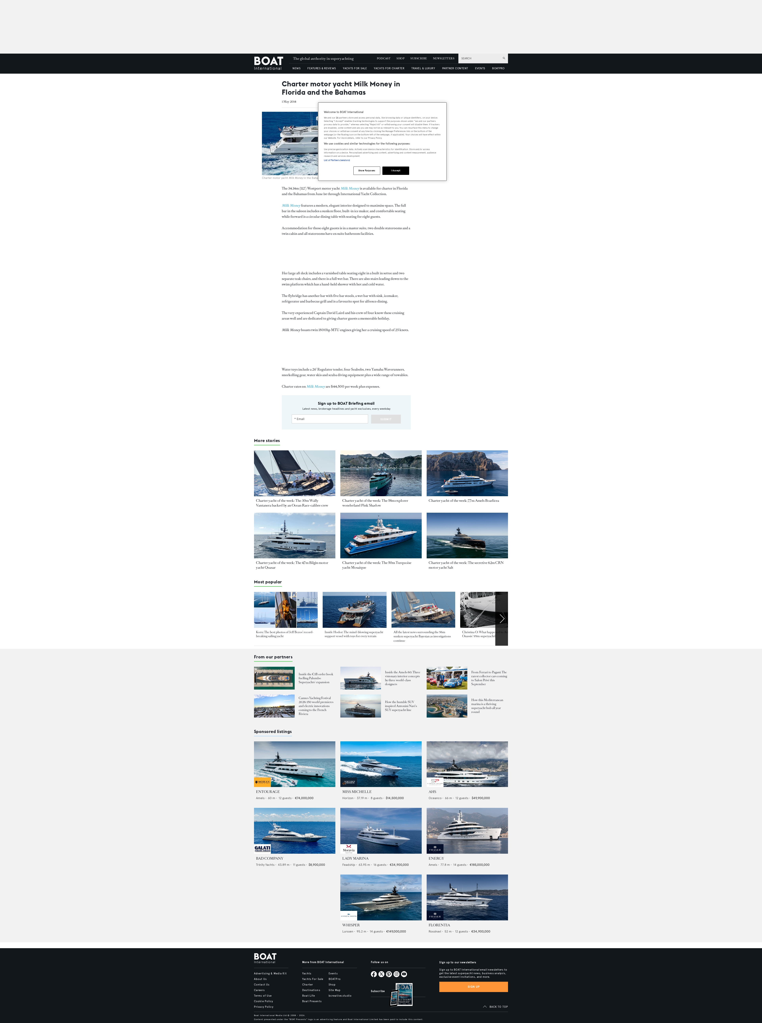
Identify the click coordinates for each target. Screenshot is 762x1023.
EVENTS (480, 68)
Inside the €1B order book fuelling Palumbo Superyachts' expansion (316, 678)
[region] (382, 141)
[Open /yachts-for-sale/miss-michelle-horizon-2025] (381, 764)
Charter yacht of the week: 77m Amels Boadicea (464, 500)
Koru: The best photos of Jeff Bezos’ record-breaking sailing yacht (285, 634)
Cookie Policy (263, 1001)
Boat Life (308, 995)
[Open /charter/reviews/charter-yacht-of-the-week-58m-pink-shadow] (381, 473)
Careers (259, 990)
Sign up (474, 986)
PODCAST (384, 58)
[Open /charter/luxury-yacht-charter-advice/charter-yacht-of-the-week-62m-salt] (467, 536)
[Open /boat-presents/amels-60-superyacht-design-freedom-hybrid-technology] (360, 678)
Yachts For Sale (312, 979)
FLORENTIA (439, 925)
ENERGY (436, 858)
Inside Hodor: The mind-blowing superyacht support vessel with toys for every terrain (354, 634)
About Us (260, 979)
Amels (260, 798)
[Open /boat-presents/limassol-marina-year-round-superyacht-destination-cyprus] (447, 706)
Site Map (335, 990)
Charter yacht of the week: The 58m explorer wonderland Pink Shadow (375, 503)
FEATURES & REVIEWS (321, 68)
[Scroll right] (501, 619)
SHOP (400, 58)
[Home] (271, 64)
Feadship (348, 865)
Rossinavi (435, 931)
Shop (332, 984)
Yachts (306, 973)
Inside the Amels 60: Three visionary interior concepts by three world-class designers (402, 678)
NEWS (296, 68)
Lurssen (347, 931)
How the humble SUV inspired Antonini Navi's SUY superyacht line (401, 706)
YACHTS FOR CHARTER (389, 68)
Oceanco (435, 798)
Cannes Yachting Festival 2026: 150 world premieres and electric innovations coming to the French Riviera (316, 706)
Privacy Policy (263, 1007)
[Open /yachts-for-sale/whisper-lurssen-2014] (381, 897)
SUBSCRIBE (418, 58)
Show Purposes (366, 170)
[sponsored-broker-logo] (262, 786)
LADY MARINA (355, 858)
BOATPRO (498, 68)
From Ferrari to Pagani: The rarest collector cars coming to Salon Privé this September (489, 678)
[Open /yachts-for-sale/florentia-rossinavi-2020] (467, 897)
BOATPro (335, 979)
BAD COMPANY (269, 858)
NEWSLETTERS (443, 58)
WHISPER (351, 925)
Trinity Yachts (265, 865)
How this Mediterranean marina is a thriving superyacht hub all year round (487, 706)
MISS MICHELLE (357, 791)
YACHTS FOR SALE (355, 68)
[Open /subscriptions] (398, 995)
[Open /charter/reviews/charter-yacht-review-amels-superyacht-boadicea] (467, 473)
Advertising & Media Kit (270, 973)
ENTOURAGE (268, 791)
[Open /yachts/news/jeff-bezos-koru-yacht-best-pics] (286, 610)
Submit (386, 419)
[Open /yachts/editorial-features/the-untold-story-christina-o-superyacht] (492, 610)
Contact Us (261, 984)
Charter (307, 984)
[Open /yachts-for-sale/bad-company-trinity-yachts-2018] (294, 831)
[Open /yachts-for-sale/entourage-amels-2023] (294, 764)
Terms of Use (263, 995)
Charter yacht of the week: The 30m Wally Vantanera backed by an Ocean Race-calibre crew (292, 503)
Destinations (311, 990)
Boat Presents (312, 1001)
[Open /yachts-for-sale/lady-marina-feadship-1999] (381, 831)
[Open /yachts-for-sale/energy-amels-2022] (467, 831)
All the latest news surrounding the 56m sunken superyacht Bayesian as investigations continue (422, 636)
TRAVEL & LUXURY (423, 68)
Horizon (347, 798)
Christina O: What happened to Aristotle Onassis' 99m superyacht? (489, 634)
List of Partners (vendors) (337, 160)
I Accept (395, 170)
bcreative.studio (340, 995)
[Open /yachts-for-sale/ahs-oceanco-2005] (467, 764)
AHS (432, 791)
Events (333, 973)
